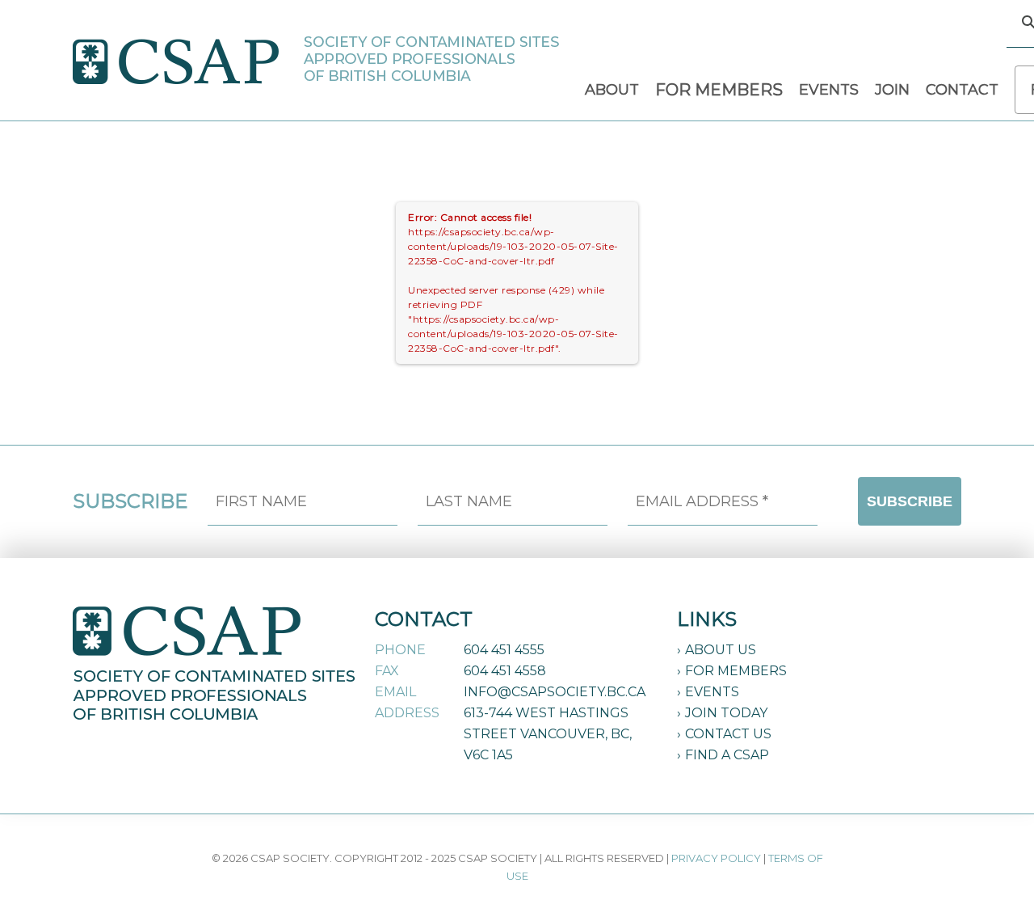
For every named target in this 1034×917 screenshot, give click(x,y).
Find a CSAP (727, 755)
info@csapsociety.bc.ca (554, 691)
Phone (400, 649)
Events (712, 691)
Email (395, 691)
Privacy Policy (716, 858)
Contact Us (728, 734)
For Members (736, 670)
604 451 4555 (504, 649)
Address (407, 712)
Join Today (726, 712)
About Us (720, 649)
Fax (387, 670)
